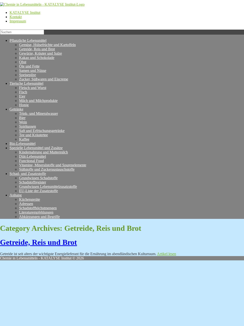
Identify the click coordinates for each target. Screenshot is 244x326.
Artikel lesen (166, 254)
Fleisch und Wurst (32, 88)
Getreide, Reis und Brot (38, 242)
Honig (24, 105)
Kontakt (16, 17)
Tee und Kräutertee (33, 135)
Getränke (16, 109)
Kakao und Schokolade (36, 58)
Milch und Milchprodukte (38, 101)
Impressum (18, 21)
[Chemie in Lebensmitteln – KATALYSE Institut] (42, 4)
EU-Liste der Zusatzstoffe (38, 191)
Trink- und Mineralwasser (38, 113)
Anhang (16, 195)
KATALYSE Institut (25, 13)
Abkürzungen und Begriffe (39, 217)
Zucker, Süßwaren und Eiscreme (43, 79)
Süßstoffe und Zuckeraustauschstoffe (47, 169)
